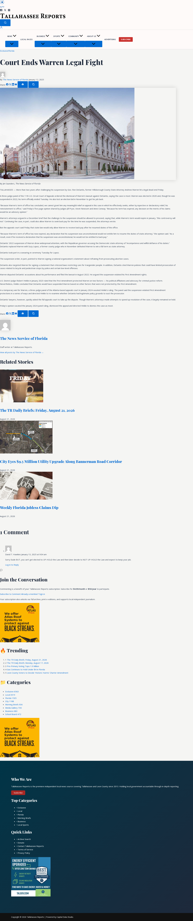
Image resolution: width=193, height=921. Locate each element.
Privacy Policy (24, 853)
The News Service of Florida (16, 79)
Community (73, 36)
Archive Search (24, 839)
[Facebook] (1, 10)
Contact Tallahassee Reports (31, 846)
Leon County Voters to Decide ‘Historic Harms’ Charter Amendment (37, 672)
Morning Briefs (14, 704)
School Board (13, 714)
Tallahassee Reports (35, 917)
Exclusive (4, 50)
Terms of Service (25, 849)
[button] (14, 36)
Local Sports (23, 825)
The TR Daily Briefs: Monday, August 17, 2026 (28, 663)
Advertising (110, 39)
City (9, 701)
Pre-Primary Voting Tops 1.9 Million (23, 666)
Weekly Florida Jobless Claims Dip (29, 507)
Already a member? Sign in (33, 594)
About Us (91, 36)
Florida (11, 50)
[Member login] (1, 28)
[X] (5, 10)
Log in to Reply (12, 564)
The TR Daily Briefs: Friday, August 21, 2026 (37, 410)
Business (41, 36)
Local (10, 694)
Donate (21, 842)
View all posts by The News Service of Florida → (22, 352)
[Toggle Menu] (11, 44)
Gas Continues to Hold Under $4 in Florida (26, 669)
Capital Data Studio (65, 917)
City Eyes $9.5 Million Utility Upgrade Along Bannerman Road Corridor (61, 461)
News (9, 36)
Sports (56, 36)
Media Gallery (13, 707)
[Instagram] (9, 10)
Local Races (26, 39)
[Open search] (5, 22)
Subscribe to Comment (10, 594)
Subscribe (126, 39)
